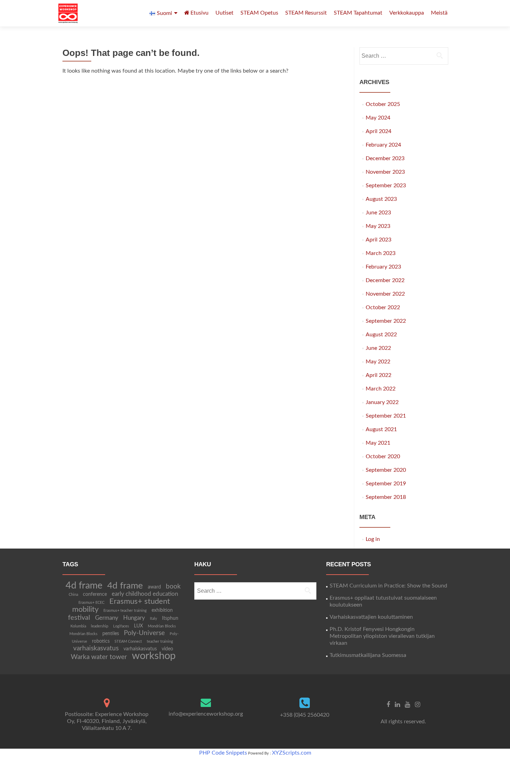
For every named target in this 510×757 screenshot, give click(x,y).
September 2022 (386, 321)
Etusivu (199, 13)
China (73, 594)
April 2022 (378, 375)
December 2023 (385, 158)
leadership (99, 626)
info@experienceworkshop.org (206, 714)
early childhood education (145, 594)
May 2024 (378, 118)
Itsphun (170, 618)
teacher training (160, 641)
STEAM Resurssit (306, 13)
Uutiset (224, 13)
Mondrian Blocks (162, 626)
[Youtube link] (407, 704)
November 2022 (385, 294)
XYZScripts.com (291, 753)
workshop (154, 656)
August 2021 (381, 429)
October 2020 (383, 456)
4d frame (84, 585)
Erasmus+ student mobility (121, 605)
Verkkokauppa (406, 13)
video (167, 649)
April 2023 (378, 239)
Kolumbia (78, 626)
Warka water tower (99, 657)
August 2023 (381, 199)
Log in (373, 539)
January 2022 (382, 402)
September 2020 (386, 470)
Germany (106, 618)
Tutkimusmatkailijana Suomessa (368, 655)
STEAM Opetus (259, 13)
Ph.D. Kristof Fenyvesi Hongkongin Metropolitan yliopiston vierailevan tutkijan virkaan (382, 636)
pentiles (110, 633)
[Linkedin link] (397, 704)
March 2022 (381, 389)
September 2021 (386, 416)
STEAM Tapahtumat (358, 13)
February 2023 (383, 267)
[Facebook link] (388, 704)
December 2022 (385, 280)
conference (95, 594)
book (173, 586)
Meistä (439, 13)
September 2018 (386, 497)
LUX (138, 626)
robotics (101, 641)
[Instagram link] (417, 704)
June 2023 (378, 212)
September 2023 (386, 185)
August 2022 (381, 334)
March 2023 (381, 253)
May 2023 (378, 226)
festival (79, 617)
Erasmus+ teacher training (125, 610)
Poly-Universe (144, 633)
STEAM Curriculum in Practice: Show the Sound (388, 586)
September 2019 (386, 483)
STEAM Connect (128, 641)
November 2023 (385, 172)
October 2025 (383, 104)
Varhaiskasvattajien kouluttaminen (371, 617)
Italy (153, 618)
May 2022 (378, 361)
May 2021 (378, 443)
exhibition (162, 610)
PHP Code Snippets (223, 753)
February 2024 (383, 145)
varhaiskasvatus (96, 648)
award (154, 587)
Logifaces (121, 626)
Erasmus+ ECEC (91, 602)
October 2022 (383, 307)
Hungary (134, 618)
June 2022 (378, 348)
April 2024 (378, 131)
